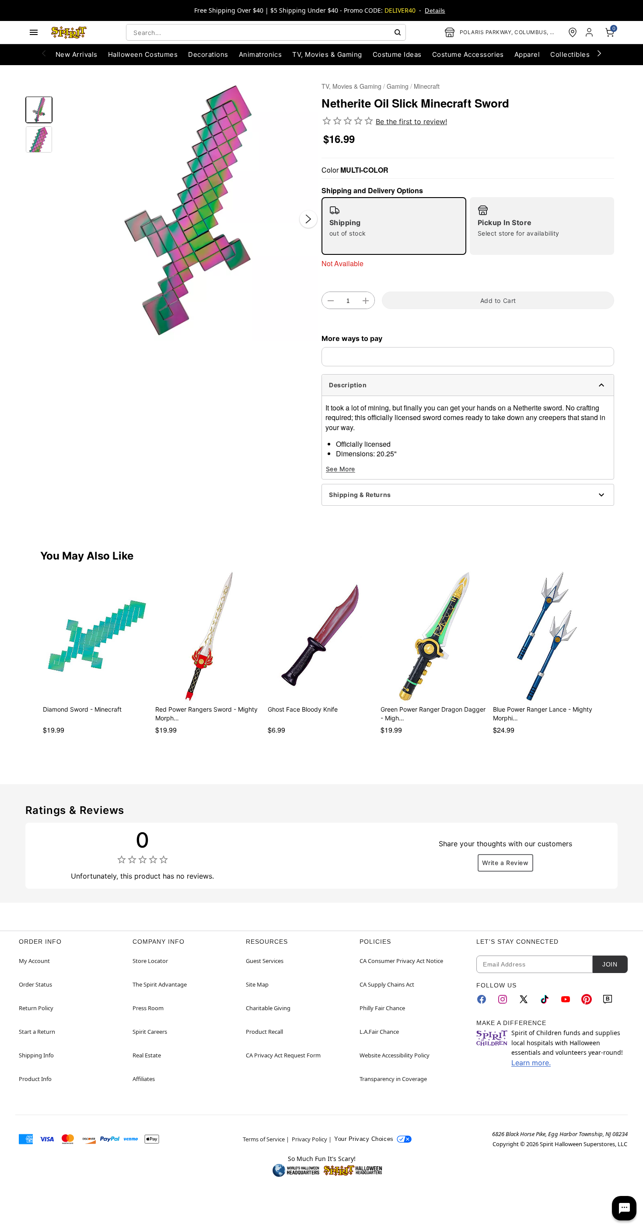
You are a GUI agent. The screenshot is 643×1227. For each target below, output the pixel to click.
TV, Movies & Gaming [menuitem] (327, 54)
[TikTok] (544, 999)
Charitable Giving (268, 1008)
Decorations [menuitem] (208, 54)
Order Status (35, 984)
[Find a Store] (572, 32)
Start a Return (37, 1032)
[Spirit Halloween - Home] (69, 32)
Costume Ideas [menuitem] (397, 54)
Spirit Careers (150, 1032)
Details (435, 10)
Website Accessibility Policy (395, 1055)
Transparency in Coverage (393, 1079)
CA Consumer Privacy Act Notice (401, 961)
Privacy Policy (309, 1139)
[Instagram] (502, 999)
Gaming (398, 86)
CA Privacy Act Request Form (283, 1055)
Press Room (148, 1008)
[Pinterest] (586, 999)
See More (340, 469)
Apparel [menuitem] (527, 54)
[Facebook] (481, 999)
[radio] (394, 226)
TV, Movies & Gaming (351, 86)
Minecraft (427, 86)
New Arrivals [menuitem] (77, 54)
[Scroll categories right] (599, 53)
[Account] (590, 32)
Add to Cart (498, 300)
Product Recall (264, 1032)
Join (609, 964)
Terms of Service (264, 1139)
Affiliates (144, 1079)
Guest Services (264, 961)
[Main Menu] (34, 32)
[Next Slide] (308, 219)
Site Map (257, 984)
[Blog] (607, 999)
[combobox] (265, 32)
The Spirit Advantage (160, 984)
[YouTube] (565, 999)
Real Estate (147, 1055)
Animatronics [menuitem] (260, 54)
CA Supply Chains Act (387, 984)
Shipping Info (36, 1055)
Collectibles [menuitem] (570, 54)
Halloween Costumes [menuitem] (143, 54)
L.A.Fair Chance (379, 1032)
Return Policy (36, 1008)
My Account (34, 961)
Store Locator (150, 961)
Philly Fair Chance (382, 1008)
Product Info (35, 1079)
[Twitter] (523, 999)
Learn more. (531, 1062)
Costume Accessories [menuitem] (468, 54)
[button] (187, 210)
